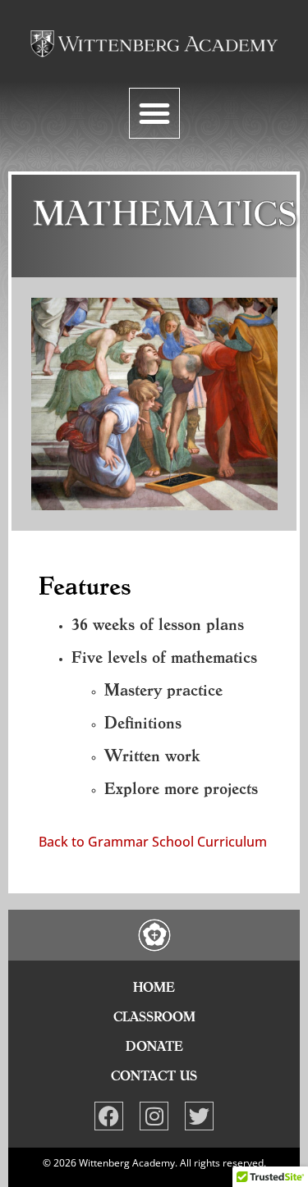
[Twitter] (199, 1116)
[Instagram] (154, 1116)
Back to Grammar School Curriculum (153, 842)
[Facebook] (108, 1116)
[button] (154, 113)
